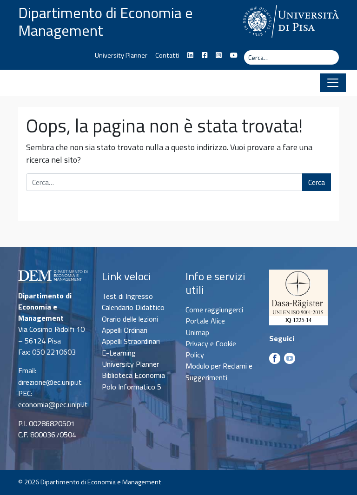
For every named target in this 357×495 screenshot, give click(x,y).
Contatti (167, 55)
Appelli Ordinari (124, 330)
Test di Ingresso (127, 296)
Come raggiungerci (214, 309)
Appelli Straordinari (131, 341)
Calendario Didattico (133, 307)
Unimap (197, 332)
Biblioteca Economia (133, 375)
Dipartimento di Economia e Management (105, 21)
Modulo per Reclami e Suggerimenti (218, 371)
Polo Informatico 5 (131, 386)
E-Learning (119, 352)
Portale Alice (205, 320)
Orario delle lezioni (130, 318)
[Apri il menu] (333, 82)
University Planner (121, 55)
